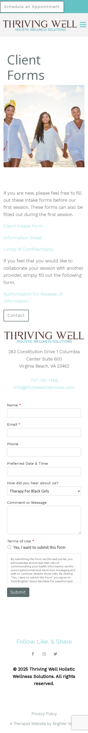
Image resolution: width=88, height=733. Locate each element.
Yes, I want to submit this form (39, 547)
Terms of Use (20, 541)
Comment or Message (27, 502)
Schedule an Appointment (32, 6)
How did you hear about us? (32, 483)
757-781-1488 (44, 380)
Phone (12, 444)
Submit (18, 592)
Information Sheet (23, 237)
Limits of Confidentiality (29, 249)
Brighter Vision (65, 723)
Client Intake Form (23, 226)
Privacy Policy (44, 713)
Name (14, 405)
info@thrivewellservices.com (44, 387)
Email (13, 424)
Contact (16, 315)
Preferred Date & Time (27, 463)
